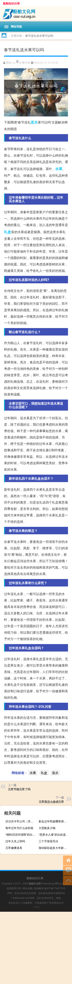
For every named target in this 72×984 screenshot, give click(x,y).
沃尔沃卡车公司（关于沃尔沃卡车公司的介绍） (21, 821)
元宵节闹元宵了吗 (19, 789)
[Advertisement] (36, 948)
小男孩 (36, 907)
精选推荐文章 (14, 888)
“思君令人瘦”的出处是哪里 (55, 834)
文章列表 (16, 36)
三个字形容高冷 (48, 841)
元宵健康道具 (13, 848)
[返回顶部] (67, 880)
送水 (34, 122)
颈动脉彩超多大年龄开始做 (55, 848)
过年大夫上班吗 (15, 841)
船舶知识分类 (11, 3)
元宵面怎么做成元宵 (51, 801)
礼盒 (7, 231)
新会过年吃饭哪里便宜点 (54, 821)
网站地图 (27, 888)
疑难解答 (39, 888)
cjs (13, 62)
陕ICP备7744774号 (54, 888)
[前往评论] (67, 870)
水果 (58, 168)
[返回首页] (67, 860)
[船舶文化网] (36, 13)
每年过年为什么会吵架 (19, 828)
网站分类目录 (62, 883)
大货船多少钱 (47, 828)
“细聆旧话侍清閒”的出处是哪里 (21, 834)
